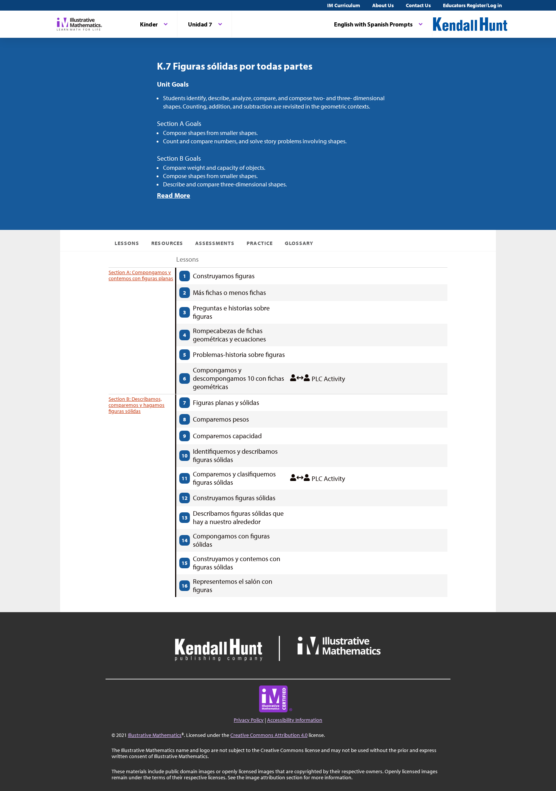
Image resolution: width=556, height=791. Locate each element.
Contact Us (418, 5)
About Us (383, 5)
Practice (259, 243)
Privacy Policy (249, 720)
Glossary (299, 243)
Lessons (127, 243)
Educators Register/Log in (472, 5)
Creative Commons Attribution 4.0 (269, 735)
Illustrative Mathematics (155, 735)
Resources (167, 243)
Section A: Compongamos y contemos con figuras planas (141, 275)
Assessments (215, 243)
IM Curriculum (343, 5)
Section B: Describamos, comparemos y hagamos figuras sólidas (137, 404)
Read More (173, 195)
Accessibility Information (294, 720)
